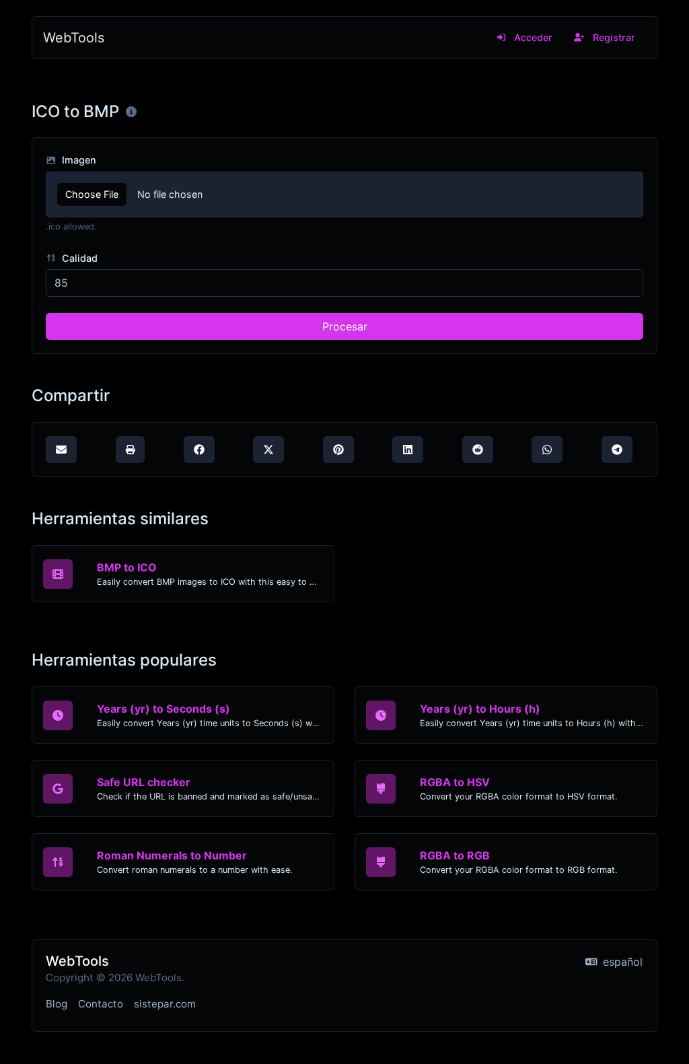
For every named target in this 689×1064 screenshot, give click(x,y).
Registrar (612, 37)
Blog (56, 1003)
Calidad (78, 258)
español (621, 961)
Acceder (531, 37)
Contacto (100, 1003)
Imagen (77, 160)
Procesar (344, 326)
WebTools (73, 38)
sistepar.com (165, 1003)
